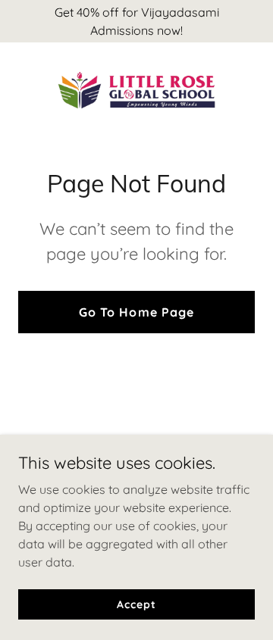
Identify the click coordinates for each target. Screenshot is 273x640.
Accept (136, 603)
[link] (136, 90)
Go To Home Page (136, 312)
